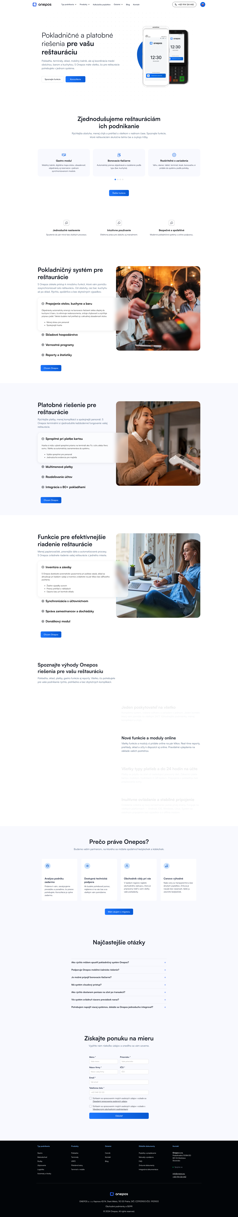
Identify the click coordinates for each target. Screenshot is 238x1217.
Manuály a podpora (146, 1157)
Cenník (107, 1153)
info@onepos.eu (179, 1174)
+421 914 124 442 (179, 1177)
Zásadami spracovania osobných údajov (110, 1101)
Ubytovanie (41, 1165)
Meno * (92, 1057)
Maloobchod (42, 1157)
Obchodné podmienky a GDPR (118, 1206)
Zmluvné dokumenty (146, 1165)
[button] (68, 4)
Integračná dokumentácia (148, 1169)
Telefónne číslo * (96, 1088)
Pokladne (74, 1153)
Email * (92, 1077)
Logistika (40, 1169)
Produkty (83, 4)
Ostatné (117, 4)
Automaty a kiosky (44, 1174)
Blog (128, 4)
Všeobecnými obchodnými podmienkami (110, 1109)
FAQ (140, 1161)
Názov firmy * (95, 1067)
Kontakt (136, 4)
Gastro (40, 1153)
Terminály (74, 1157)
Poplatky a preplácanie (147, 1153)
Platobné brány (77, 1165)
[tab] (83, 314)
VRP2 (73, 1161)
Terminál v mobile (78, 1169)
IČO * (122, 1067)
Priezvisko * (125, 1057)
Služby (39, 1161)
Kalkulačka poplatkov (102, 4)
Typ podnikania (67, 4)
